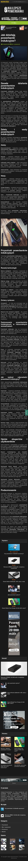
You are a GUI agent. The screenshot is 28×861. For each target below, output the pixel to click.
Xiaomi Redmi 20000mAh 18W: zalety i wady (14, 581)
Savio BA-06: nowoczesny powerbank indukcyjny (20, 765)
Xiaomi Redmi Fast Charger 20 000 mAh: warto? (14, 608)
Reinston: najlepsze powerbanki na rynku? (6, 749)
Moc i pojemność (15, 44)
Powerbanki (14, 593)
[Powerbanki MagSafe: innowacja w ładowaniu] (14, 847)
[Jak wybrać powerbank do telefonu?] (14, 18)
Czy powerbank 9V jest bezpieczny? (11, 28)
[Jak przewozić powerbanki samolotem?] (23, 847)
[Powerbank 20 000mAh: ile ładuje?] (14, 633)
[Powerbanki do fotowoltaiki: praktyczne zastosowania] (14, 720)
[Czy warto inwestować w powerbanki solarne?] (14, 841)
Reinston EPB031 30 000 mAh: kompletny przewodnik (13, 1)
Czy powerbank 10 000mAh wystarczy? (14, 553)
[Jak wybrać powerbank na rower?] (5, 841)
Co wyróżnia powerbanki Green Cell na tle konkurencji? (6, 766)
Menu (14, 23)
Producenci (5, 829)
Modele (13, 565)
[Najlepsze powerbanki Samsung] (5, 847)
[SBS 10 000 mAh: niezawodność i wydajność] (23, 841)
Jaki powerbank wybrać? (14, 595)
